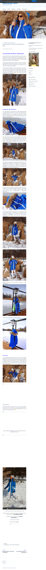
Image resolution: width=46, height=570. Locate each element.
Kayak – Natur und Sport (32, 79)
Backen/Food (31, 70)
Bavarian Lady (10, 3)
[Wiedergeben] (3, 508)
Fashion (5, 543)
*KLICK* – (17, 521)
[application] (14, 488)
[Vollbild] (25, 508)
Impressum (4, 561)
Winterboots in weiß (31, 82)
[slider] (14, 508)
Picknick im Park (31, 84)
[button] (14, 488)
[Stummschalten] (23, 508)
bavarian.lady (14, 517)
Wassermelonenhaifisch (32, 86)
